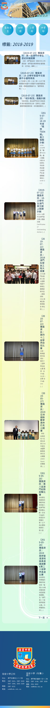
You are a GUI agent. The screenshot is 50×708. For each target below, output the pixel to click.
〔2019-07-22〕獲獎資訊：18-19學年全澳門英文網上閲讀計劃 (41, 201)
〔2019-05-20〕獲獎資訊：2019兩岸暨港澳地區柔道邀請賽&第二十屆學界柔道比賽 (42, 557)
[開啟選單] (46, 4)
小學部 (31, 29)
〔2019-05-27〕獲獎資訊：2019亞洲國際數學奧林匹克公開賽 (42, 412)
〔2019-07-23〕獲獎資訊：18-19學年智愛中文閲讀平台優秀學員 (32, 76)
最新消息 (7, 29)
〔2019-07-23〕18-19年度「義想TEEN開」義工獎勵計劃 (43, 128)
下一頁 (43, 617)
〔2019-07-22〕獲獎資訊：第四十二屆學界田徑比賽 (42, 332)
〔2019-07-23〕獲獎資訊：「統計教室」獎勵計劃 (32, 97)
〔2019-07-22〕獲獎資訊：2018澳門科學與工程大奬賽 (42, 255)
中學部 (43, 29)
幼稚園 (20, 29)
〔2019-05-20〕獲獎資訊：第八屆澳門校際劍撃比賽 (42, 484)
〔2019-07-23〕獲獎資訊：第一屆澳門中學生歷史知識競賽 (33, 56)
